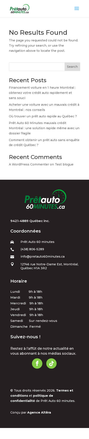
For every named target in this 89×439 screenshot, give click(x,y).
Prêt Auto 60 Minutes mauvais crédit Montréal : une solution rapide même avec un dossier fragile (44, 128)
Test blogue (64, 164)
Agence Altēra (39, 412)
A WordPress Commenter (29, 164)
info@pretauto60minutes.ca (43, 256)
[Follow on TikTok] (51, 363)
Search (72, 67)
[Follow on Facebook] (37, 363)
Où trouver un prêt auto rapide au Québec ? (43, 116)
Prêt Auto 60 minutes (37, 242)
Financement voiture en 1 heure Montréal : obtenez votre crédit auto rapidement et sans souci (42, 93)
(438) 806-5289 (32, 249)
